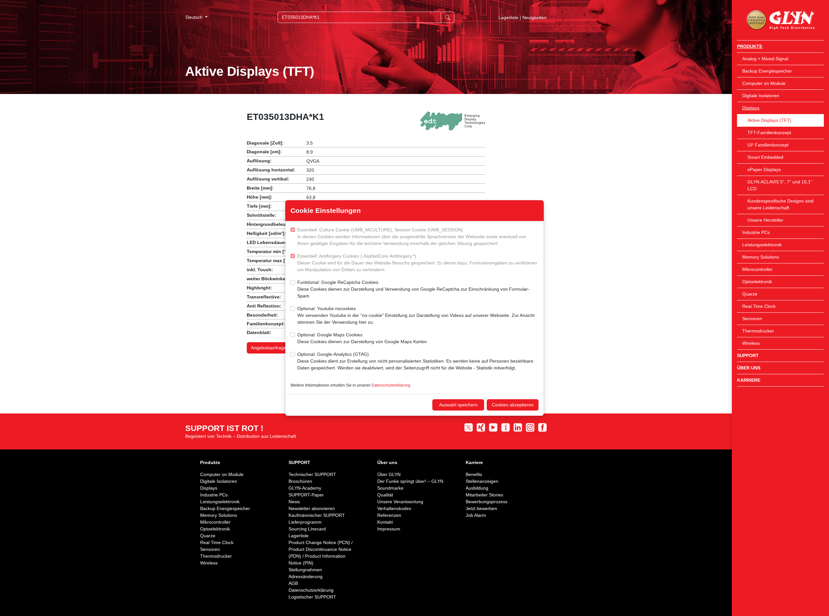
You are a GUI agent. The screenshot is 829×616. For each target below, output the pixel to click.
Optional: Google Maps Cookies (362, 338)
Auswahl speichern (458, 404)
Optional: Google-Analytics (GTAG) (415, 361)
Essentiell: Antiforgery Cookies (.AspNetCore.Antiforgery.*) (417, 262)
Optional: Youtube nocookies (416, 315)
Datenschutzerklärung (390, 385)
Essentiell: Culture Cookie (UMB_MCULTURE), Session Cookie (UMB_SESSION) (411, 236)
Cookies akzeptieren (513, 404)
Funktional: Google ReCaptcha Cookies (413, 289)
